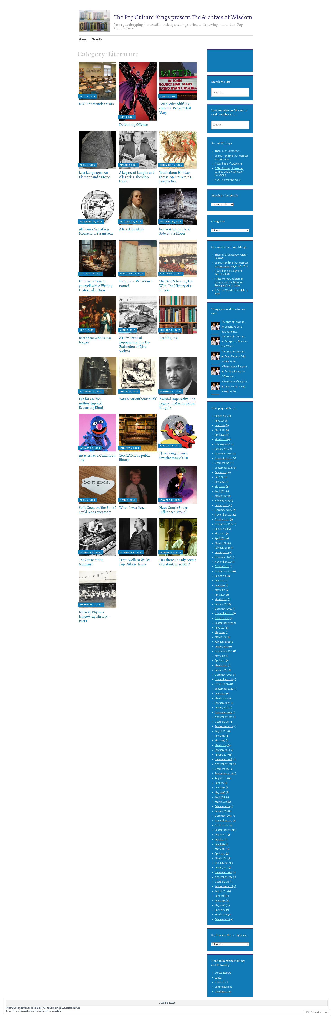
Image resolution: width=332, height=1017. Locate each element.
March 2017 (221, 858)
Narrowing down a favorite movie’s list (173, 455)
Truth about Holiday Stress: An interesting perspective (175, 177)
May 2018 (220, 792)
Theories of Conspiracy (227, 151)
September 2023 (224, 571)
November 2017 (223, 820)
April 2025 (220, 491)
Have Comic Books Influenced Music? (173, 509)
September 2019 (224, 726)
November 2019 (224, 717)
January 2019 (222, 754)
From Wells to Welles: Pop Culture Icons (135, 562)
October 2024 (222, 519)
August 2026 (221, 415)
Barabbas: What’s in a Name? (95, 340)
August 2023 (221, 576)
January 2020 (222, 707)
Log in (218, 977)
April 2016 (220, 909)
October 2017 (222, 825)
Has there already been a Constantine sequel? (177, 562)
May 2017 (220, 848)
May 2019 (220, 740)
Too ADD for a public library (134, 457)
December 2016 (223, 872)
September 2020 (224, 688)
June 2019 (220, 735)
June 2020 (220, 693)
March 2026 (221, 439)
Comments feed (223, 986)
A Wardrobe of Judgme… (234, 366)
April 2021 (220, 660)
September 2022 (224, 623)
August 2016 (221, 891)
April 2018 (220, 797)
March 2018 (221, 801)
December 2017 (223, 815)
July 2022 (219, 627)
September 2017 (224, 830)
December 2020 (224, 674)
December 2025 (223, 453)
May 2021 (220, 655)
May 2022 (220, 632)
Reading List (168, 337)
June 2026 (220, 425)
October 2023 (222, 566)
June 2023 (220, 585)
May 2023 (220, 590)
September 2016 (224, 886)
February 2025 (222, 500)
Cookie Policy (57, 1011)
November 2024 (224, 514)
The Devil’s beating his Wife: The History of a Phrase (176, 285)
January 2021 (222, 670)
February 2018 (222, 806)
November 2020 (224, 679)
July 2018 (219, 782)
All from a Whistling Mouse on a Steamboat (96, 231)
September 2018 (224, 773)
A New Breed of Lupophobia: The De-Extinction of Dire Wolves (135, 344)
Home (82, 39)
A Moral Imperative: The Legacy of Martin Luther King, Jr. (177, 403)
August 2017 (221, 834)
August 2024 (221, 528)
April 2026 (220, 434)
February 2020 (222, 703)
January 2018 (222, 811)
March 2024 (221, 543)
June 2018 (220, 787)
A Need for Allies (131, 229)
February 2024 (222, 547)
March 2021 (221, 665)
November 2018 (224, 764)
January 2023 (222, 604)
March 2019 (221, 745)
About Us (96, 39)
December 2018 (223, 759)
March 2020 (221, 698)
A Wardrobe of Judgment (228, 163)
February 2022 (222, 641)
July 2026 (220, 420)
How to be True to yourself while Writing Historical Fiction (96, 285)
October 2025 (222, 463)
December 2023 (223, 557)
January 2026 (222, 449)
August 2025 (221, 472)
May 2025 (220, 486)
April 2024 (220, 538)
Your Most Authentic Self (137, 398)
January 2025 (222, 505)
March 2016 (221, 914)
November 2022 (224, 613)
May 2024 (220, 533)
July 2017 (219, 839)
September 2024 (224, 524)
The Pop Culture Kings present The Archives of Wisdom (183, 17)
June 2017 (220, 844)
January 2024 (222, 552)
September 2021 (224, 651)
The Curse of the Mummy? (91, 562)
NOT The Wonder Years (96, 103)
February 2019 (222, 750)
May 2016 (220, 905)
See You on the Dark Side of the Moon (174, 231)
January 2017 (222, 867)
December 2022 (223, 608)
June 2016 (220, 900)
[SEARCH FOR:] (230, 92)
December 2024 (223, 510)
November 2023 (223, 561)
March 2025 (221, 496)
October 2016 (222, 881)
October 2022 (222, 618)
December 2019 (223, 712)
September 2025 (224, 467)
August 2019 (221, 731)
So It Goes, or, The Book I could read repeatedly (97, 509)
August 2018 (221, 778)
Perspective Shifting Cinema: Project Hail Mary (175, 108)
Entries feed (221, 982)
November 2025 (224, 458)
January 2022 (222, 646)
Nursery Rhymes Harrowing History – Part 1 (95, 616)
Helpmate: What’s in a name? (136, 283)
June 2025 (220, 481)
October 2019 (222, 721)
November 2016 (224, 877)
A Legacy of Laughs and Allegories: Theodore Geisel (136, 177)
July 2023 (219, 580)
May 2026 (220, 430)
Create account (223, 972)
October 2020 (222, 684)
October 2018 (222, 768)
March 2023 (221, 599)
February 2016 (222, 919)
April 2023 (220, 594)
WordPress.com (223, 991)
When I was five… (132, 507)
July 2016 (219, 895)
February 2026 (222, 444)
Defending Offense (133, 124)
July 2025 (219, 477)
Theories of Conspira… (233, 321)
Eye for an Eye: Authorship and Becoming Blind (91, 403)
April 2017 (220, 853)
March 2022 (221, 637)
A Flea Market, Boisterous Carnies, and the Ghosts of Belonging (229, 171)
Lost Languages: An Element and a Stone (94, 174)
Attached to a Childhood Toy (97, 457)
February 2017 (222, 862)
